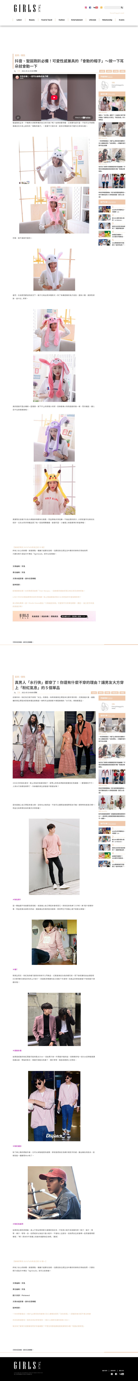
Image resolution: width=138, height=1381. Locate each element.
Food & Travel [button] (46, 20)
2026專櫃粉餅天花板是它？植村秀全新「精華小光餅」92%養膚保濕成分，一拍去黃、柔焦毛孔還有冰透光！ (118, 244)
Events (121, 20)
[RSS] (101, 7)
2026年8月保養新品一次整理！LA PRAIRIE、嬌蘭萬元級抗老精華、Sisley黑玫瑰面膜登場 (118, 211)
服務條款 (113, 1370)
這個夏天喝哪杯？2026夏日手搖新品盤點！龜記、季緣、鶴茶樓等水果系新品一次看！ (118, 236)
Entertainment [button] (77, 20)
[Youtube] (95, 7)
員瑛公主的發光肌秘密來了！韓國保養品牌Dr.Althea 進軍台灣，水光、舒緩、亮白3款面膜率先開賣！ (118, 227)
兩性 (23, 56)
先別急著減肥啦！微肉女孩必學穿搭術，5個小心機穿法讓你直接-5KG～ (41, 1320)
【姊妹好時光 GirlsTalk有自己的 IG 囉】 (29, 547)
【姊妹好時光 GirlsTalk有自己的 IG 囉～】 (30, 1261)
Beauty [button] (32, 20)
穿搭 (122, 71)
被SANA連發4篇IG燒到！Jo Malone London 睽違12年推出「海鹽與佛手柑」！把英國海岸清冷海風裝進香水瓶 (118, 219)
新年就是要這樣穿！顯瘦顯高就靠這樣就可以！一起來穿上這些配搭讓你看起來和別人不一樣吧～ (112, 816)
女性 (102, 71)
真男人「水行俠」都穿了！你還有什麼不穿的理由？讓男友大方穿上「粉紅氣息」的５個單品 (112, 117)
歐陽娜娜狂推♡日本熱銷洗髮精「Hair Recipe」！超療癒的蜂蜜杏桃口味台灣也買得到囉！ (49, 591)
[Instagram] (86, 7)
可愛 (116, 71)
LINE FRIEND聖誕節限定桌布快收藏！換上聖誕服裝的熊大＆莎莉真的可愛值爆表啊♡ (47, 597)
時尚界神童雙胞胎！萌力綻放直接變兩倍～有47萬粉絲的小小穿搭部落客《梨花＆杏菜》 (112, 194)
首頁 (17, 56)
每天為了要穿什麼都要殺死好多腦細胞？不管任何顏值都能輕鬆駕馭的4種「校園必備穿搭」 (112, 169)
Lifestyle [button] (92, 20)
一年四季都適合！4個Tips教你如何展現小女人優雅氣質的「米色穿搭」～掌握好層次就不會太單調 (112, 143)
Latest (19, 20)
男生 (122, 693)
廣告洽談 (121, 1370)
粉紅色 (115, 693)
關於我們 (104, 1370)
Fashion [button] (61, 20)
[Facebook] (90, 7)
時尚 (109, 71)
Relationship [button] (107, 20)
